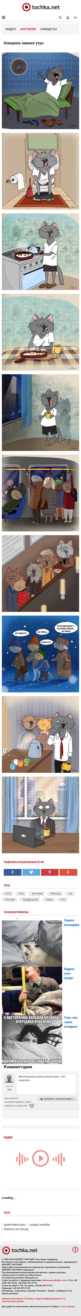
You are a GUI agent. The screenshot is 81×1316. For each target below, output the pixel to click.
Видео (11, 29)
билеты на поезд (16, 1229)
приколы (55, 893)
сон (70, 893)
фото (8, 893)
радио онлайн (40, 1224)
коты (21, 893)
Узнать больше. (68, 1306)
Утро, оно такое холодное (70, 1022)
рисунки (10, 899)
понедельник (30, 899)
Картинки (28, 29)
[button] (68, 18)
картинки (37, 893)
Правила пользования (12, 1298)
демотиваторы (15, 1224)
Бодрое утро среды (69, 973)
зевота (49, 899)
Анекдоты (48, 29)
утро (63, 899)
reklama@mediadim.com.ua (55, 1280)
